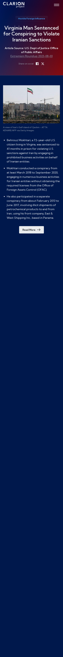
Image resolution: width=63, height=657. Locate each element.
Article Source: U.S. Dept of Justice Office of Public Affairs (31, 50)
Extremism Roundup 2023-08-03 (31, 56)
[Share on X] (42, 64)
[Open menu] (56, 5)
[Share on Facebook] (37, 64)
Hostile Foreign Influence (31, 18)
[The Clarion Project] (13, 5)
